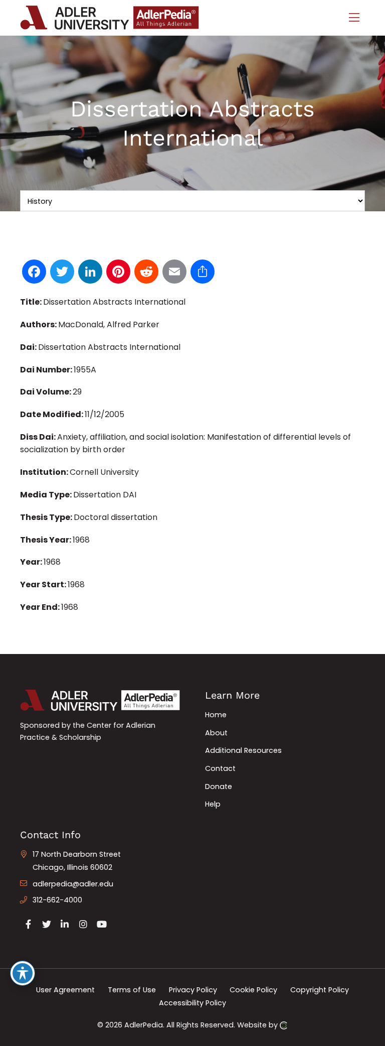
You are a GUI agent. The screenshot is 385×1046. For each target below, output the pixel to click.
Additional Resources (243, 750)
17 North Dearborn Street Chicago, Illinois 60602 (77, 860)
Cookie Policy (253, 990)
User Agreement (65, 990)
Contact (220, 768)
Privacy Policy (193, 990)
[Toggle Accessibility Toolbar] (23, 973)
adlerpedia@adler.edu (73, 884)
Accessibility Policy (192, 1002)
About (216, 733)
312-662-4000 (57, 900)
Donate (218, 786)
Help (213, 804)
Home (216, 715)
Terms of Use (132, 990)
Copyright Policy (319, 990)
